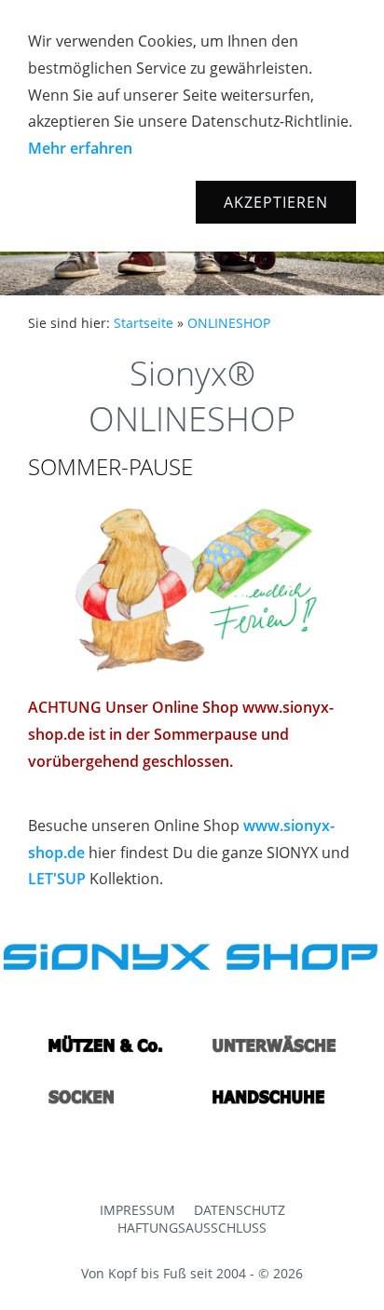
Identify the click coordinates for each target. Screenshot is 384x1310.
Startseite (143, 323)
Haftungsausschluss (192, 1227)
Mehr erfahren (80, 148)
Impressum (137, 1210)
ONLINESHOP (228, 323)
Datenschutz (239, 1210)
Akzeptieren (276, 202)
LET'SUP (57, 878)
